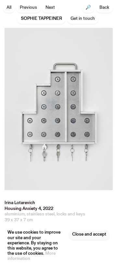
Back (104, 8)
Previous (28, 8)
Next (50, 8)
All (8, 8)
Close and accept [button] (89, 234)
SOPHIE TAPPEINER (41, 19)
